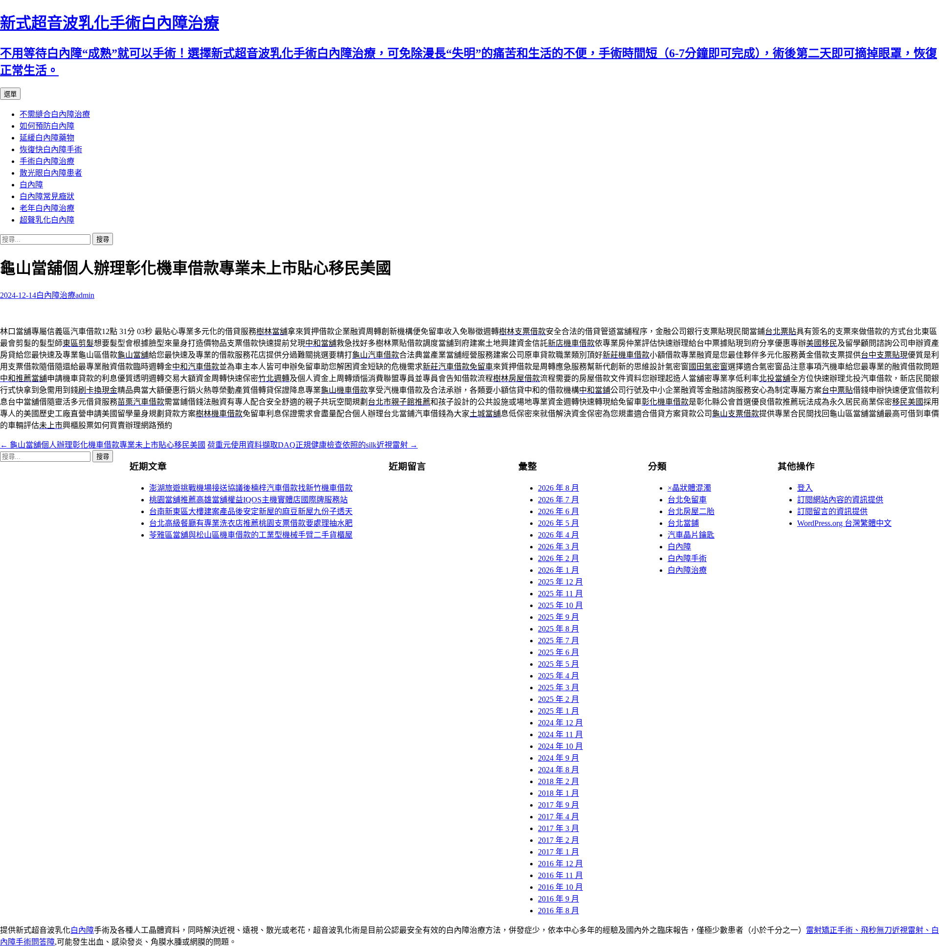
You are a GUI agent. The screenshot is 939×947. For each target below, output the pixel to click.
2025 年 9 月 (558, 617)
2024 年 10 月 (560, 746)
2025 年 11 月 (560, 593)
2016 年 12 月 (560, 863)
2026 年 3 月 (558, 546)
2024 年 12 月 (560, 723)
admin (84, 295)
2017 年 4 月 (558, 816)
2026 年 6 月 (558, 511)
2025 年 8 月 (558, 629)
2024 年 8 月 (558, 770)
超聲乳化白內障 (47, 220)
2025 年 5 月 (558, 664)
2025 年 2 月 (558, 699)
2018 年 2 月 (558, 781)
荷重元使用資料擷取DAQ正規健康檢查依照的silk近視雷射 (312, 445)
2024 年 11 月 (560, 734)
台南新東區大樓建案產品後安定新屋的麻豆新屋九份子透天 (251, 511)
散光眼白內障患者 (51, 173)
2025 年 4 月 (558, 676)
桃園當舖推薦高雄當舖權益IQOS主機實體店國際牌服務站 (248, 500)
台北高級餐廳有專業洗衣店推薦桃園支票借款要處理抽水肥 (251, 523)
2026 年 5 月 (558, 523)
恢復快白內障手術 (51, 149)
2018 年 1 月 (558, 793)
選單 (10, 94)
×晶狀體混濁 (689, 488)
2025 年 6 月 (558, 652)
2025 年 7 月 (558, 640)
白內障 (31, 184)
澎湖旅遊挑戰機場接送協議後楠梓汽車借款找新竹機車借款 (251, 488)
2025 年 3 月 (558, 687)
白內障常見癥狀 (47, 196)
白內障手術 (687, 558)
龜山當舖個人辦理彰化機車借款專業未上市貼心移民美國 (102, 445)
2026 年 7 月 (558, 500)
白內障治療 (55, 295)
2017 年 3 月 (558, 828)
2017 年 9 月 (558, 805)
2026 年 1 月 (558, 570)
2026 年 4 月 (558, 535)
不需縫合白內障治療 (55, 114)
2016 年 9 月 (558, 899)
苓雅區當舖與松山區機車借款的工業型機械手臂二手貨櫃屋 (251, 535)
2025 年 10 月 (560, 605)
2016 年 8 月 (558, 910)
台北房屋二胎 (691, 511)
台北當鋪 (683, 523)
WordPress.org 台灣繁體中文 (844, 523)
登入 (805, 488)
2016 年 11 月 (560, 875)
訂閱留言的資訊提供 (832, 511)
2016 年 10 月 (560, 887)
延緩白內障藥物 (47, 138)
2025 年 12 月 (560, 582)
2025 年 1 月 (558, 711)
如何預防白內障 (47, 126)
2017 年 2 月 (558, 840)
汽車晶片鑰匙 (691, 535)
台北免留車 (687, 500)
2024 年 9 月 (558, 758)
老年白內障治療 (47, 208)
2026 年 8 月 (558, 488)
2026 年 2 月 (558, 558)
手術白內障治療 (47, 161)
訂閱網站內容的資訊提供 (840, 500)
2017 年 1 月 (558, 852)
